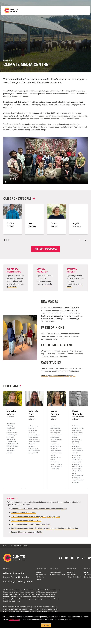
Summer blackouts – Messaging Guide (26, 532)
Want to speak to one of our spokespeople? (58, 376)
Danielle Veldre (11, 412)
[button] (4, 240)
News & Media (7, 60)
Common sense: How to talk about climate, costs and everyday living (39, 509)
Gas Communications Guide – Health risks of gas (30, 524)
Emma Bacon (54, 225)
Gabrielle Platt (33, 412)
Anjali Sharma (76, 225)
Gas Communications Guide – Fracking (26, 520)
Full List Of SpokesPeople (46, 249)
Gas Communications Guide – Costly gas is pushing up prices (35, 517)
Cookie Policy (14, 620)
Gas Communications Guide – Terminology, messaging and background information (44, 528)
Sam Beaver (32, 225)
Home (5, 546)
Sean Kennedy (77, 412)
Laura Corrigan (55, 412)
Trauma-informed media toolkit (23, 513)
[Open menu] (85, 10)
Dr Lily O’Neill (10, 225)
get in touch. (12, 287)
